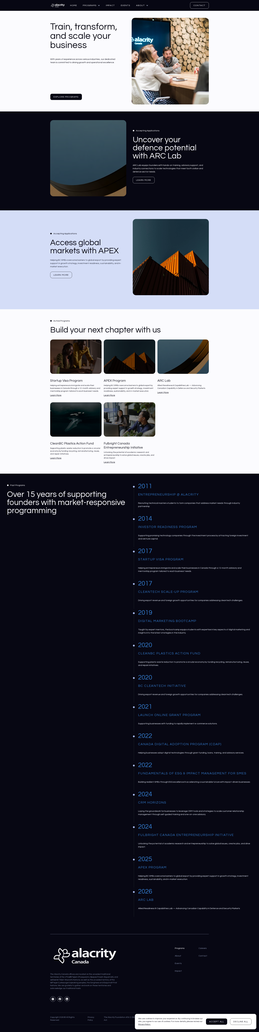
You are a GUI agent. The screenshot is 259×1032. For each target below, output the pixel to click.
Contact (199, 5)
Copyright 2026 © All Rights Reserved (62, 1018)
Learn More (143, 180)
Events (125, 5)
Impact (110, 5)
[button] (91, 5)
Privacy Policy (91, 1018)
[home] (57, 5)
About (178, 956)
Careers (203, 948)
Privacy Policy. (144, 1024)
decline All (240, 1022)
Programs (180, 948)
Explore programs (66, 97)
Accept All (216, 1022)
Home (73, 5)
